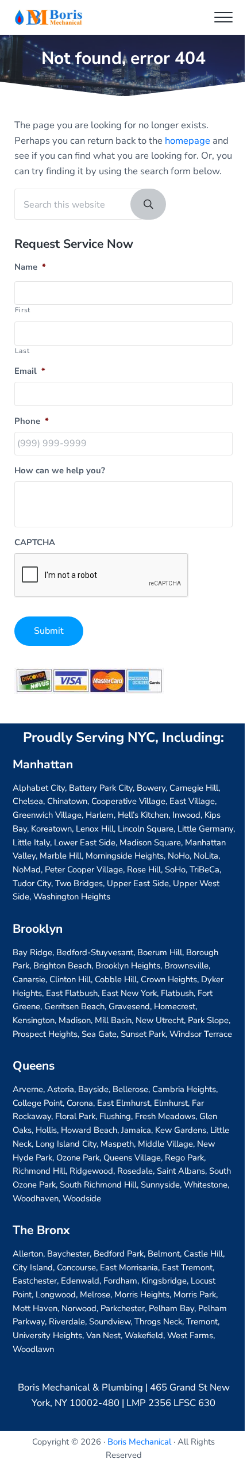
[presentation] (101, 575)
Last (22, 350)
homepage (187, 140)
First (22, 310)
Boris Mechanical (139, 1441)
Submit (49, 631)
